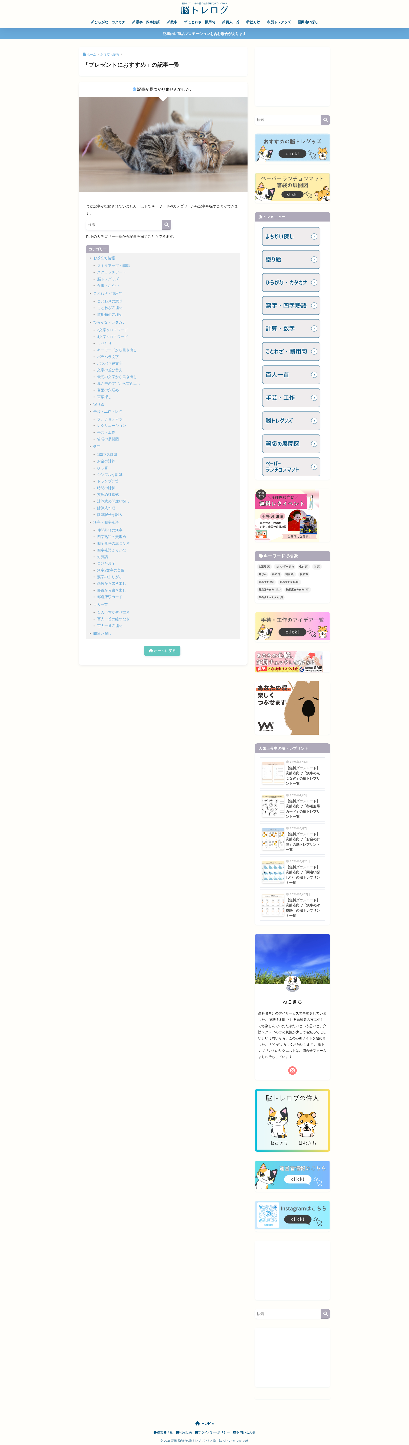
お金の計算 (106, 461)
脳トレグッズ (281, 22)
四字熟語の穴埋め (111, 537)
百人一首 (232, 22)
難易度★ (266, 581)
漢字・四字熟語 (148, 22)
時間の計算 (106, 488)
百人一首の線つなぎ (113, 619)
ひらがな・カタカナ (110, 22)
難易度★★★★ (297, 589)
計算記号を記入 (109, 515)
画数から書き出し (111, 583)
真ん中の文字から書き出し (119, 383)
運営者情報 (165, 1432)
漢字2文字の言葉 (110, 570)
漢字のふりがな (109, 577)
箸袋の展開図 (108, 439)
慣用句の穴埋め (109, 315)
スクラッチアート (111, 272)
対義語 (102, 557)
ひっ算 (102, 468)
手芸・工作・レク (107, 411)
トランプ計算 (108, 481)
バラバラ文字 (108, 357)
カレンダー (285, 566)
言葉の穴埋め (108, 390)
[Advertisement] (292, 76)
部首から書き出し (111, 590)
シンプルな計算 (109, 475)
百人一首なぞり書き (113, 612)
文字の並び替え (109, 370)
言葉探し (104, 397)
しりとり (104, 343)
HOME (207, 1423)
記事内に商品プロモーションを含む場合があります (204, 34)
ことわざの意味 (109, 301)
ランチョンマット (111, 419)
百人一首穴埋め (109, 626)
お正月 (264, 566)
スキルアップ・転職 (113, 266)
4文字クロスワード (112, 337)
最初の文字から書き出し (117, 377)
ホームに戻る (164, 651)
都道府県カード (109, 597)
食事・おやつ (108, 286)
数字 (173, 22)
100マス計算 (107, 455)
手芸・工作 (106, 432)
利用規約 (185, 1432)
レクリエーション (111, 426)
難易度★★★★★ (271, 597)
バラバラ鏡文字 (109, 363)
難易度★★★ (270, 589)
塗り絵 (255, 22)
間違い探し (309, 22)
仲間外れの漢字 (109, 530)
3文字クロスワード (112, 330)
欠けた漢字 (106, 563)
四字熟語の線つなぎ (113, 543)
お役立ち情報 (104, 258)
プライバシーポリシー (214, 1432)
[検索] (166, 225)
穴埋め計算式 (108, 495)
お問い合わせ (246, 1432)
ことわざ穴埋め (109, 308)
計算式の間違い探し (113, 501)
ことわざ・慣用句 (201, 22)
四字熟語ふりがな (111, 550)
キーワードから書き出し (117, 350)
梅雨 (289, 574)
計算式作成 (106, 508)
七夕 (303, 566)
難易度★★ (289, 581)
